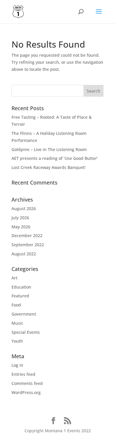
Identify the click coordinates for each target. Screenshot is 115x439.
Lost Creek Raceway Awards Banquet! (49, 167)
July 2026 (20, 217)
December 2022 (27, 235)
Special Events (26, 332)
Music (17, 323)
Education (21, 287)
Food (16, 305)
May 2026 (21, 226)
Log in (17, 365)
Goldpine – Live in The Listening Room (49, 149)
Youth (17, 341)
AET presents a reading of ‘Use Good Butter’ (55, 158)
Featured (20, 296)
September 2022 (28, 244)
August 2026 (24, 208)
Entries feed (23, 374)
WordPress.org (26, 392)
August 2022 (24, 254)
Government (24, 314)
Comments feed (27, 383)
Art (14, 278)
